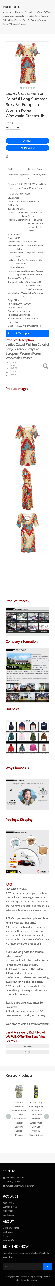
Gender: (12, 307)
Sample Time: (14, 241)
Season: (11, 311)
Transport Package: (17, 282)
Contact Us (8, 1240)
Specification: (14, 293)
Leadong (35, 1280)
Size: (10, 325)
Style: (10, 197)
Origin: (11, 300)
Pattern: (12, 205)
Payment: (12, 271)
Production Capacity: (18, 174)
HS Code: (12, 304)
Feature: (12, 318)
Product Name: (15, 212)
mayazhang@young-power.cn (18, 1185)
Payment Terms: (13, 186)
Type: (10, 208)
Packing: (12, 260)
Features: (12, 245)
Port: (10, 169)
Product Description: (18, 219)
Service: (11, 238)
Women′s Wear (10, 1206)
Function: (12, 252)
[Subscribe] (47, 1266)
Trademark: (13, 278)
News (5, 1236)
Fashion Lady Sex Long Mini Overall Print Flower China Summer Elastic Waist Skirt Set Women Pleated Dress (19, 1118)
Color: (10, 201)
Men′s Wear (8, 1202)
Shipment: (12, 267)
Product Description (19, 333)
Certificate (8, 1232)
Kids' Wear (8, 1210)
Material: (12, 322)
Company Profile (11, 1228)
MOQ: (10, 234)
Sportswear (8, 1215)
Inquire (29, 141)
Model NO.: (13, 194)
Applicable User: (16, 314)
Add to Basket (28, 147)
